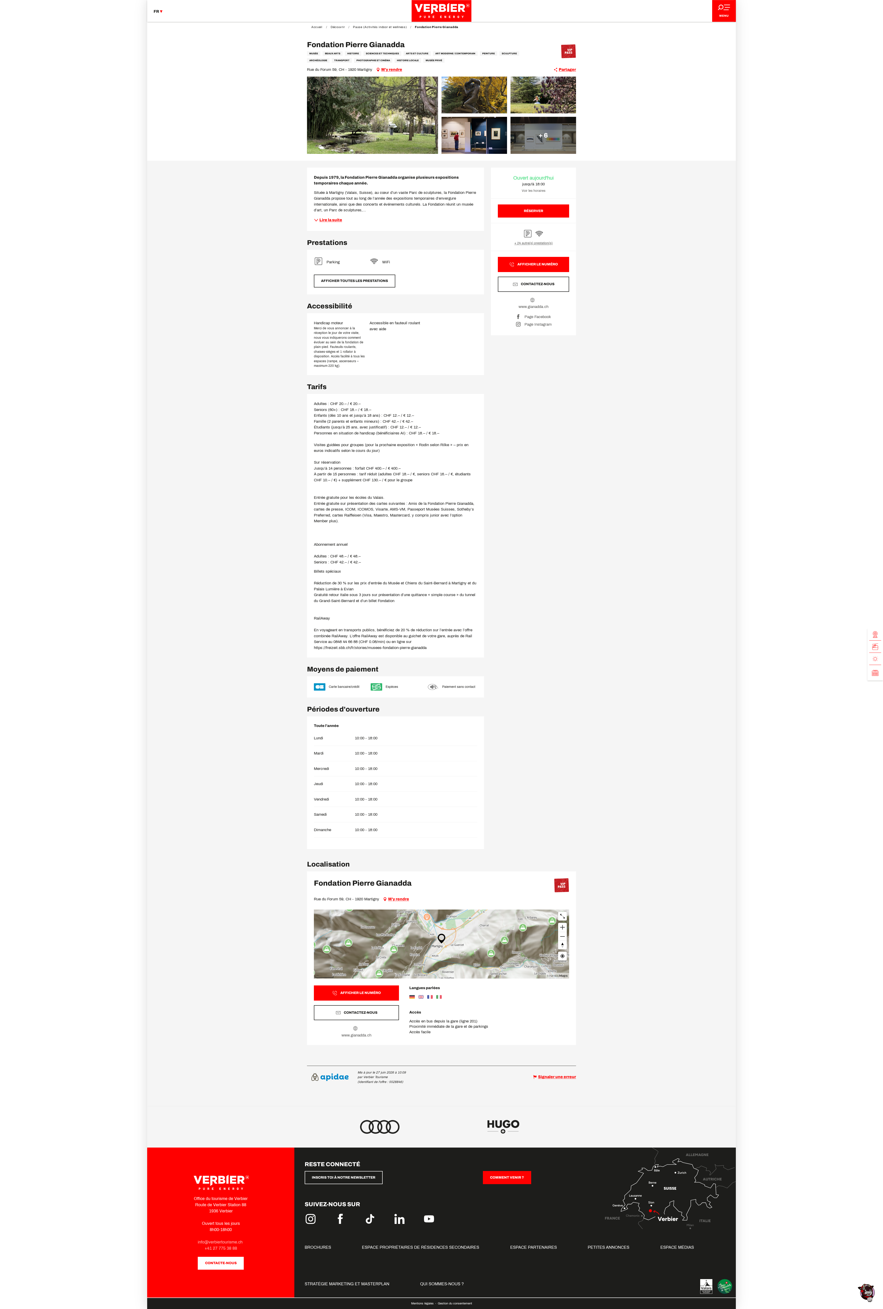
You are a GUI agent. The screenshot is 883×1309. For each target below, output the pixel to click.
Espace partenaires (533, 1247)
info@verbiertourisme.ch (221, 1242)
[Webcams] (875, 635)
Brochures (318, 1247)
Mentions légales (423, 1303)
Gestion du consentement (455, 1303)
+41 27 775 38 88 (221, 1248)
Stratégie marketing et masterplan (347, 1284)
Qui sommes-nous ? (442, 1284)
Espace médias (677, 1247)
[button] (372, 115)
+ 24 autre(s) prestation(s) (533, 243)
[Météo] (875, 659)
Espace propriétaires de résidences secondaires (420, 1247)
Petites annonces (608, 1247)
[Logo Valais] (706, 1286)
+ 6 (543, 135)
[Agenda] (875, 673)
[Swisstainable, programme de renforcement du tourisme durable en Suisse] (724, 1286)
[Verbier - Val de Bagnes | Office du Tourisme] (441, 11)
